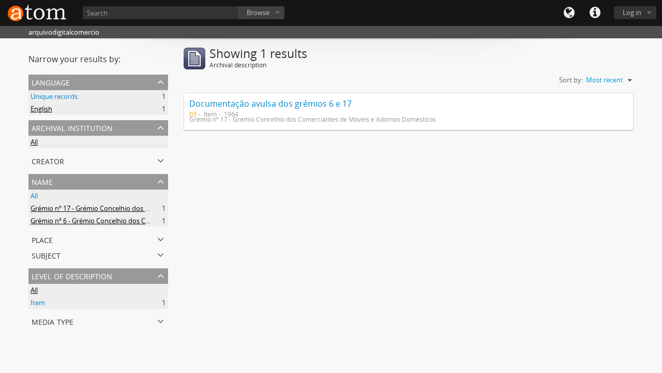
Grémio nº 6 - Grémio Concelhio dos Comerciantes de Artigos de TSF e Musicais (151, 220)
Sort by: (571, 79)
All (34, 142)
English (41, 108)
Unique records (54, 96)
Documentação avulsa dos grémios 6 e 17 (270, 103)
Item (38, 302)
